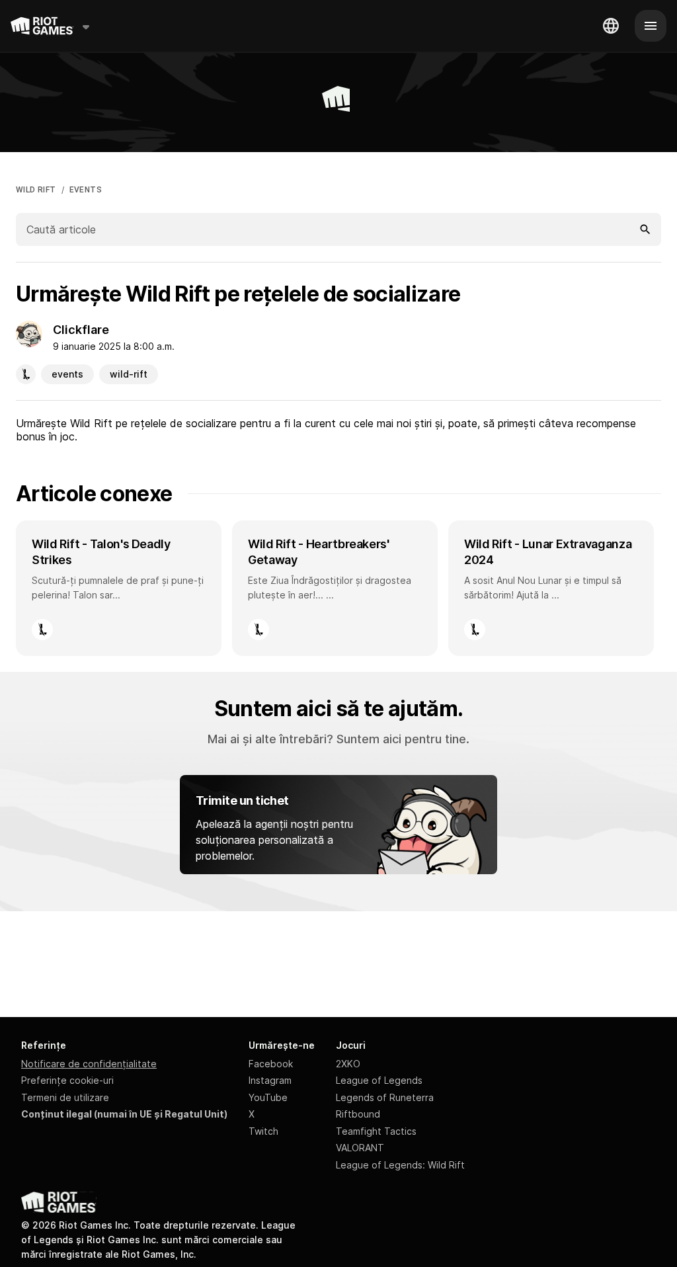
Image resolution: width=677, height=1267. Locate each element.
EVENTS (85, 189)
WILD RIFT (36, 189)
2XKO (348, 1063)
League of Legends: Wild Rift (400, 1164)
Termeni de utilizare (65, 1097)
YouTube (268, 1097)
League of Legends (379, 1080)
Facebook (271, 1063)
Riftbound (358, 1114)
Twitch (263, 1131)
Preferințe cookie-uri (67, 1080)
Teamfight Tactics (376, 1131)
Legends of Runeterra (385, 1097)
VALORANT (360, 1147)
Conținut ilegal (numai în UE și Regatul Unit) (124, 1114)
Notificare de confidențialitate (89, 1063)
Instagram (270, 1080)
